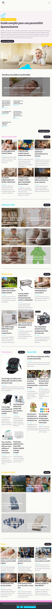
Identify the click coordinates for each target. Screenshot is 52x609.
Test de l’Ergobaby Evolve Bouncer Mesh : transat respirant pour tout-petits (37, 525)
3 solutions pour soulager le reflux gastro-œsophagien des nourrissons (24, 181)
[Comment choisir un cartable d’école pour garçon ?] (26, 552)
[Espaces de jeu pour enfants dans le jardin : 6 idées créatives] (9, 282)
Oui (18, 607)
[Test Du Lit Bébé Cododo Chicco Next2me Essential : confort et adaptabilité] (26, 284)
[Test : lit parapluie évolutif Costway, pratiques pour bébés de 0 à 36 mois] (42, 317)
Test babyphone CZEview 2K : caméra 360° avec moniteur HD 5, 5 (18, 408)
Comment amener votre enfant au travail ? (42, 560)
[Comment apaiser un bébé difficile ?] (43, 577)
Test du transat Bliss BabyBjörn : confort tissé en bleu (13, 504)
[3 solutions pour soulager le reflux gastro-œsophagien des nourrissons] (26, 172)
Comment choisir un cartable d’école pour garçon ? (24, 561)
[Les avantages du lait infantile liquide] (9, 144)
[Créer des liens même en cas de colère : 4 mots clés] (26, 577)
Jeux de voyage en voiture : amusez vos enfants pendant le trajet (32, 383)
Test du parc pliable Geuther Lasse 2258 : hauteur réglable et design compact (18, 447)
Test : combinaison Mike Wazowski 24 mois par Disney (36, 258)
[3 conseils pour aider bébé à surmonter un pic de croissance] (42, 172)
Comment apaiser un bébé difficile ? (42, 584)
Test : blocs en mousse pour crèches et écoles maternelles (38, 357)
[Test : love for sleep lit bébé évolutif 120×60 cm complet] (26, 316)
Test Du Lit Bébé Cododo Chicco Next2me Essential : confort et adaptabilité (25, 297)
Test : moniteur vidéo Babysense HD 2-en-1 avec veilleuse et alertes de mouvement (7, 447)
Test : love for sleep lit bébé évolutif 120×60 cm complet (25, 325)
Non (21, 607)
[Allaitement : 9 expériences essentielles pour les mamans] (42, 144)
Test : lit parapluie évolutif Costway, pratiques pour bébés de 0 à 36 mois (41, 330)
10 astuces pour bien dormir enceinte (7, 584)
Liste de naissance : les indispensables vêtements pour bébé (18, 102)
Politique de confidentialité (29, 607)
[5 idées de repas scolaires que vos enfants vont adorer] (26, 144)
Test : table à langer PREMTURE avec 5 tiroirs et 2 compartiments (8, 330)
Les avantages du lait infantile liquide (6, 112)
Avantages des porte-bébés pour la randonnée (6, 123)
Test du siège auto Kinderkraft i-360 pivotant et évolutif (7, 410)
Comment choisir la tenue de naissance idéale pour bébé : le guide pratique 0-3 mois (6, 103)
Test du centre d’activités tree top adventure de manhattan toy (32, 417)
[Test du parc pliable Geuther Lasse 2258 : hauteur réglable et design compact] (19, 434)
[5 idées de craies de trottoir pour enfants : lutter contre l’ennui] (44, 373)
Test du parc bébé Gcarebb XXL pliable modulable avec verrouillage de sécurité (37, 505)
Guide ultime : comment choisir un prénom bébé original (22, 88)
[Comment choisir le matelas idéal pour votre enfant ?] (42, 282)
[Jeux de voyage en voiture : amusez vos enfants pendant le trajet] (33, 373)
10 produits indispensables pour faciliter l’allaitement (8, 180)
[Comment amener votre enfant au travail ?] (43, 552)
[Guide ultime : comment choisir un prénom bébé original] (9, 552)
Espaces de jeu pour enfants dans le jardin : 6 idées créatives (9, 290)
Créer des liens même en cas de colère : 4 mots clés (25, 585)
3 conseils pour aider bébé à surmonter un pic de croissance (41, 180)
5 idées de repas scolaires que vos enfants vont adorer (24, 153)
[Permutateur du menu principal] (49, 2)
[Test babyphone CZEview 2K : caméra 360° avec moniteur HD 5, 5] (19, 398)
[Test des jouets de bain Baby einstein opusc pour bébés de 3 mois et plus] (45, 407)
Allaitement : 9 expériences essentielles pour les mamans (41, 153)
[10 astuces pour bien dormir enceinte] (9, 577)
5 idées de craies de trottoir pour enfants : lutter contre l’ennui (44, 382)
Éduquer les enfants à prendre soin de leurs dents (36, 486)
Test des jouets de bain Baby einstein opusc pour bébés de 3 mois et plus (44, 418)
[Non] (50, 605)
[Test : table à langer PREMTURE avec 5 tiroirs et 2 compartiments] (9, 317)
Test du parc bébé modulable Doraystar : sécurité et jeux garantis (12, 525)
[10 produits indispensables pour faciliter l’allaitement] (9, 172)
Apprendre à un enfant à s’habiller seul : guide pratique (12, 239)
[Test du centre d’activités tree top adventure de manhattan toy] (33, 407)
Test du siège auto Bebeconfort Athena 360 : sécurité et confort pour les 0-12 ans (18, 114)
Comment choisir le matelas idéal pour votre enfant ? (41, 290)
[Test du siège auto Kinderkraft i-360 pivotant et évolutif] (7, 400)
